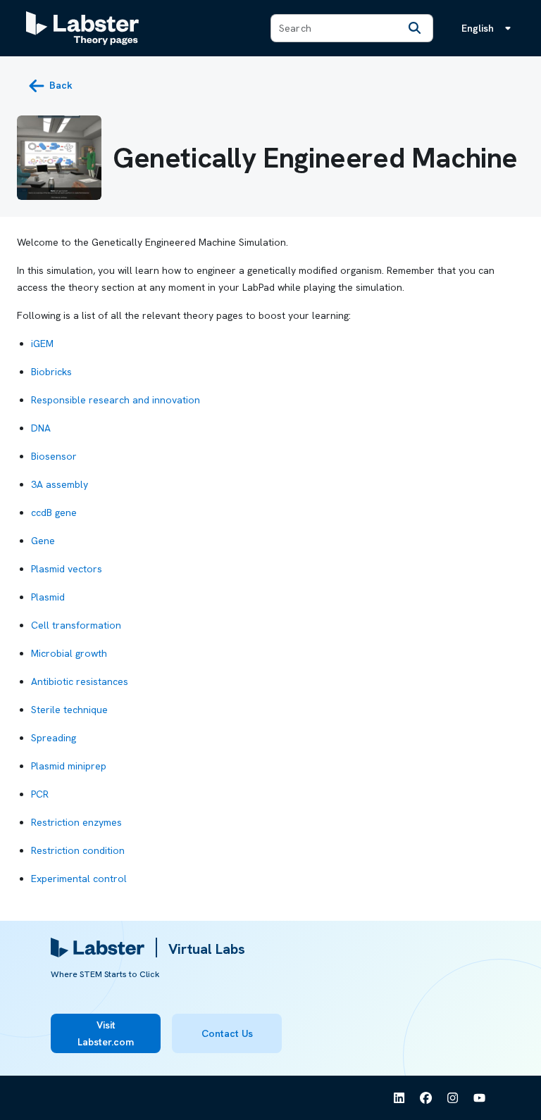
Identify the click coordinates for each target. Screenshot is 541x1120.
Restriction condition (78, 850)
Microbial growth (69, 653)
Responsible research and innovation (115, 400)
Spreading (53, 737)
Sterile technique (69, 709)
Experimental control (79, 878)
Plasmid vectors (66, 568)
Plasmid (48, 597)
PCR (40, 794)
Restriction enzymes (76, 822)
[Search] (414, 28)
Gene (43, 540)
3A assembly (59, 484)
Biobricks (51, 371)
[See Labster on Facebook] (426, 1098)
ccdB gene (54, 512)
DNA (41, 428)
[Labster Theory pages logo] (82, 28)
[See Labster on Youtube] (479, 1098)
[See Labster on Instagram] (453, 1098)
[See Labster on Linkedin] (399, 1098)
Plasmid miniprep (68, 766)
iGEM (42, 343)
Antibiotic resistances (79, 681)
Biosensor (54, 456)
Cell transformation (76, 625)
